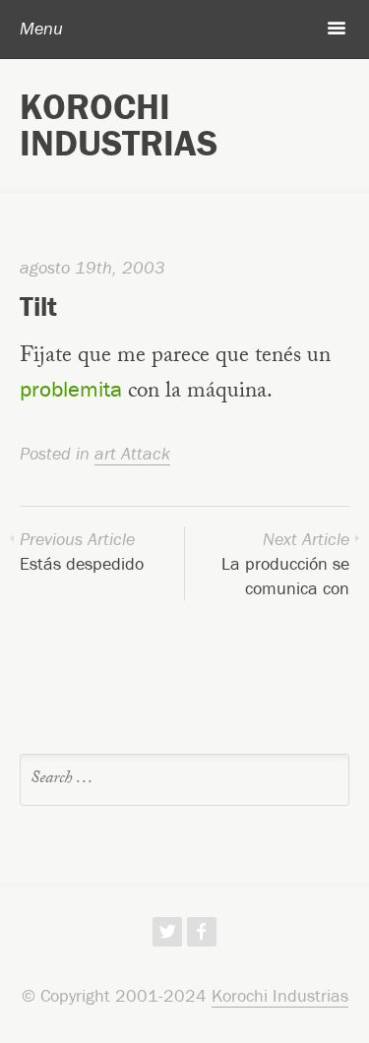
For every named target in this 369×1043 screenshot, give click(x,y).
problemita (71, 388)
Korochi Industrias (118, 124)
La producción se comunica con (285, 563)
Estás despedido (82, 551)
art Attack (132, 453)
